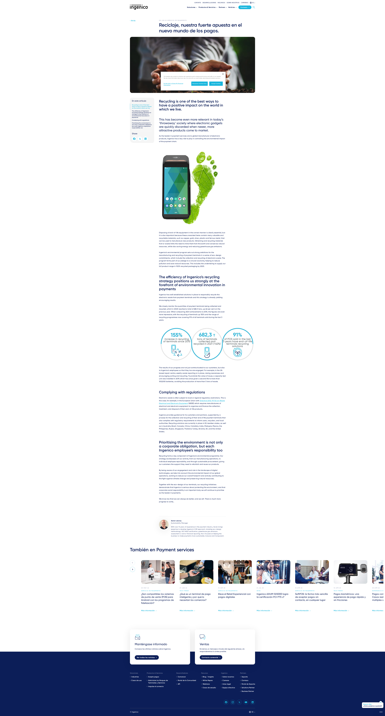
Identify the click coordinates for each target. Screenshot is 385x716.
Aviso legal (226, 684)
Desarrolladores (209, 2)
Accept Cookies (216, 83)
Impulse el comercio (156, 686)
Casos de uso (136, 680)
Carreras (244, 2)
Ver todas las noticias (146, 657)
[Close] (223, 74)
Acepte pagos (153, 677)
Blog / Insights (208, 677)
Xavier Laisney (176, 521)
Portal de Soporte (248, 684)
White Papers (208, 680)
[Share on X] (139, 138)
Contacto (243, 7)
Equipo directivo (228, 688)
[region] (193, 81)
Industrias (135, 677)
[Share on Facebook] (134, 138)
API (179, 684)
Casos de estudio (209, 688)
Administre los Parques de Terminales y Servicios (158, 681)
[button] (252, 3)
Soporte (197, 2)
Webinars (206, 684)
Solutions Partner (248, 688)
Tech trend (184, 590)
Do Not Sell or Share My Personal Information (173, 84)
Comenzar (182, 677)
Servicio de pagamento (177, 20)
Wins (259, 590)
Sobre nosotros (233, 2)
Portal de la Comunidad (187, 680)
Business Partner (248, 691)
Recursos (221, 2)
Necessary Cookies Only (199, 83)
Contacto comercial (210, 657)
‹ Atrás (132, 21)
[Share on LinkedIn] (145, 138)
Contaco (245, 680)
